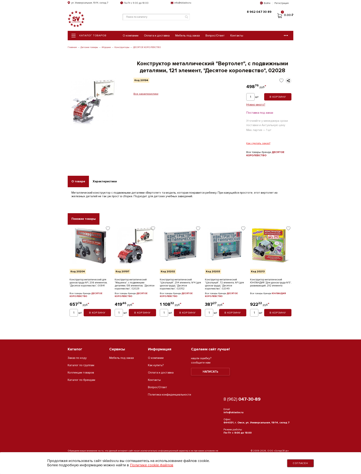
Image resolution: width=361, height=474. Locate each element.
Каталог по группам (81, 365)
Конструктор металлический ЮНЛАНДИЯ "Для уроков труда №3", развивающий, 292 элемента (270, 282)
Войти (267, 3)
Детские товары (89, 47)
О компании (130, 35)
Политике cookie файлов (151, 465)
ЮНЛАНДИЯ (279, 293)
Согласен (300, 463)
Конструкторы (122, 47)
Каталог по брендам (81, 380)
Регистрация (282, 3)
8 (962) (242, 399)
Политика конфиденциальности (169, 394)
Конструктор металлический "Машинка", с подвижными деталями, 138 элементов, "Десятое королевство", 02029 (135, 284)
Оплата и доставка (157, 35)
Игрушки (106, 47)
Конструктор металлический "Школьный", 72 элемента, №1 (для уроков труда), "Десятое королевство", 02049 (224, 284)
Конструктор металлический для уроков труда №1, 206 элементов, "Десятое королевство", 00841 (88, 282)
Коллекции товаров (81, 372)
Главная (72, 47)
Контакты (236, 35)
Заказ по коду (77, 358)
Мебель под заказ (187, 35)
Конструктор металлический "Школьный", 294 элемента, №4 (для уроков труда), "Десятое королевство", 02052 (180, 284)
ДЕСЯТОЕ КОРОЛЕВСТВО (147, 47)
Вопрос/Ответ (215, 35)
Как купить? (156, 365)
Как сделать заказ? (258, 143)
